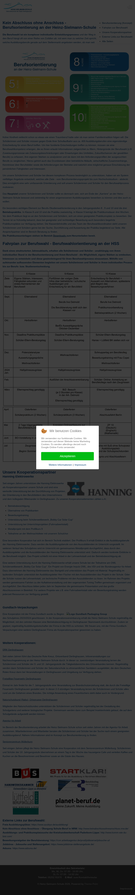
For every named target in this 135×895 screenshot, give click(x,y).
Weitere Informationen (60, 464)
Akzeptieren (67, 456)
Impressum (80, 464)
